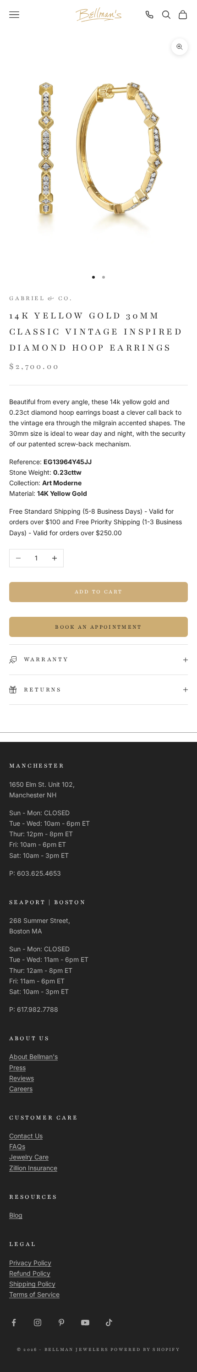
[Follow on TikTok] (109, 1322)
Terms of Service (34, 1294)
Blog (15, 1215)
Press (17, 1067)
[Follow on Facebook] (13, 1322)
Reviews (21, 1078)
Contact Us (26, 1136)
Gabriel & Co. (40, 298)
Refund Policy (29, 1273)
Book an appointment (98, 627)
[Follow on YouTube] (85, 1322)
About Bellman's (33, 1056)
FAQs (17, 1146)
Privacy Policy (30, 1263)
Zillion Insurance (33, 1168)
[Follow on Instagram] (37, 1322)
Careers (21, 1088)
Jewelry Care (29, 1157)
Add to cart (99, 591)
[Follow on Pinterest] (61, 1322)
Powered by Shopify (145, 1349)
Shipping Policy (32, 1284)
